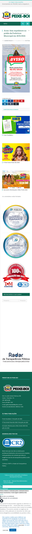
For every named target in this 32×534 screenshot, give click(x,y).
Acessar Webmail (8, 482)
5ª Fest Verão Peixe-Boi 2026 (11, 162)
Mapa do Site (6, 481)
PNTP (9, 463)
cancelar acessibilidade (7, 496)
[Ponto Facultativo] (16, 125)
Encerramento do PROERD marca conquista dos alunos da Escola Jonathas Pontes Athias (16, 4)
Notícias (27, 40)
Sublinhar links (23, 492)
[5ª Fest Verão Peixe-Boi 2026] (16, 152)
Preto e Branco (4, 491)
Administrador (9, 40)
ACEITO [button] (13, 530)
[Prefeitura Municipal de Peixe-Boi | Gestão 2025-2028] (16, 15)
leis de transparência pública (18, 457)
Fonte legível (14, 492)
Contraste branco (24, 491)
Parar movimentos (5, 492)
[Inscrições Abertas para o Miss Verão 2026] (16, 179)
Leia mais (21, 525)
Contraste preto (13, 491)
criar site (13, 451)
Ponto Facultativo (8, 135)
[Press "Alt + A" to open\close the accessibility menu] (1, 486)
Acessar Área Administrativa (19, 481)
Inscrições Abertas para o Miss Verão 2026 (15, 190)
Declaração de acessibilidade (9, 498)
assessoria (21, 453)
